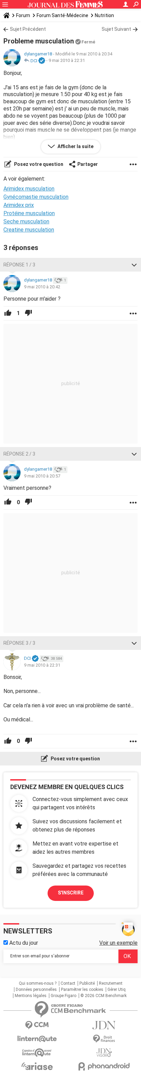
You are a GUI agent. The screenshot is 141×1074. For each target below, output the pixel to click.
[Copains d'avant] (36, 1052)
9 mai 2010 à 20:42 (42, 286)
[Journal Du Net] (104, 1025)
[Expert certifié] (41, 61)
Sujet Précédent (28, 29)
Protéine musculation (29, 213)
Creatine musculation (28, 229)
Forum (23, 15)
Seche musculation (26, 221)
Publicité (87, 983)
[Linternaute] (36, 1039)
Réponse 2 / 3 (19, 454)
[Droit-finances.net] (104, 1039)
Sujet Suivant (116, 29)
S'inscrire (71, 892)
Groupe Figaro (63, 995)
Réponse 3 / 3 (19, 643)
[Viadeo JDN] (104, 1052)
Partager (87, 164)
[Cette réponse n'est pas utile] (28, 313)
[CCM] (36, 1025)
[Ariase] (36, 1066)
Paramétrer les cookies (82, 989)
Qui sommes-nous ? (37, 983)
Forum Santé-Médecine (62, 15)
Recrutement (111, 983)
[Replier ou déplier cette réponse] (134, 264)
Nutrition (104, 15)
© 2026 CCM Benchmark (103, 995)
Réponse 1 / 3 (19, 264)
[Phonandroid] (104, 1066)
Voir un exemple (118, 943)
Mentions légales (31, 995)
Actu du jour (23, 943)
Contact (68, 983)
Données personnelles (36, 989)
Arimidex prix (18, 205)
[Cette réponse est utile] (7, 313)
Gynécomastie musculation (35, 197)
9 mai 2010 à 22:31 (67, 60)
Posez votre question (38, 164)
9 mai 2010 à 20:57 (42, 476)
